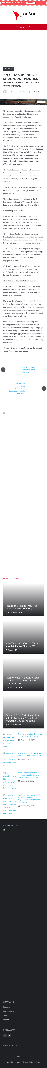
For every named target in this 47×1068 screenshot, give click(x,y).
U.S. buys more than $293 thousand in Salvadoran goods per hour (17, 388)
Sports (5, 1015)
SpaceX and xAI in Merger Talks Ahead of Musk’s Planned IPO (21, 644)
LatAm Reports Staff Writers (19, 92)
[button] (30, 27)
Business (6, 1007)
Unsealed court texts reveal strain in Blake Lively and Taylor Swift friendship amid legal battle (23, 718)
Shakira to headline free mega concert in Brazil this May (21, 607)
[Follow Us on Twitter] (9, 1035)
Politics (9, 69)
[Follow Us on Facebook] (5, 1035)
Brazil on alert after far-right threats (28, 369)
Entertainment (8, 1011)
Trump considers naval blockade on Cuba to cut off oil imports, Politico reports (22, 680)
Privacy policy (28, 1062)
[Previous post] (3, 370)
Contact (18, 1062)
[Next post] (44, 388)
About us (10, 1062)
